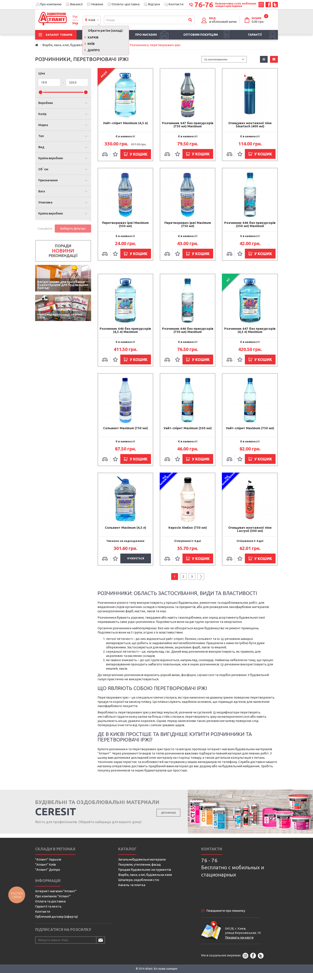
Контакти (175, 4)
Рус (75, 16)
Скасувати (45, 228)
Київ (91, 20)
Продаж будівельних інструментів (144, 869)
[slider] (40, 92)
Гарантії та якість (48, 906)
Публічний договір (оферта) (56, 916)
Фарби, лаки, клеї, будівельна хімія (145, 874)
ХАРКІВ (93, 37)
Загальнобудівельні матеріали (142, 859)
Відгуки (154, 4)
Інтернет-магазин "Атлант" (55, 891)
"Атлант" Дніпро (47, 869)
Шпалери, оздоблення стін (138, 880)
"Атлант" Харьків (48, 859)
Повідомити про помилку (225, 910)
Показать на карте (239, 937)
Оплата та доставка (50, 901)
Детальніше (168, 812)
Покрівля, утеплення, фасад (139, 864)
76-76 (203, 4)
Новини (97, 4)
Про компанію (51, 4)
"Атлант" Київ (45, 864)
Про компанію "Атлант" (53, 896)
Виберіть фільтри (72, 228)
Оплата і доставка (125, 4)
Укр (75, 23)
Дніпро (93, 50)
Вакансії (76, 4)
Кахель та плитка (131, 885)
